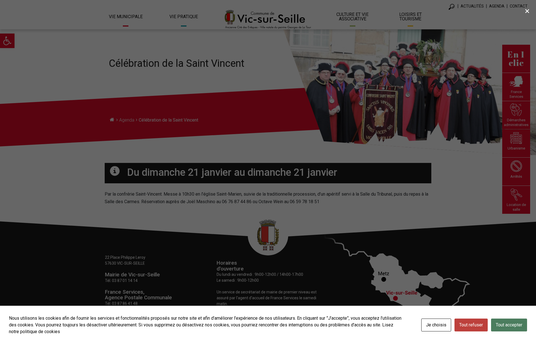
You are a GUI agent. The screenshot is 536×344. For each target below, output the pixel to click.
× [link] (527, 11)
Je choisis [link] (436, 325)
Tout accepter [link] (509, 325)
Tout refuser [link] (471, 325)
